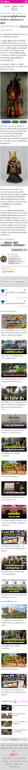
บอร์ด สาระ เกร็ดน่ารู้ (16, 13)
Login (8, 281)
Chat (25, 745)
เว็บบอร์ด (7, 6)
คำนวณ (20, 748)
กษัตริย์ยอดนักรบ (6, 245)
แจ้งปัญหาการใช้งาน (18, 764)
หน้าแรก (2, 13)
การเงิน (25, 748)
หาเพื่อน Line (4, 748)
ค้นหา (22, 6)
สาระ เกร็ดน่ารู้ (22, 701)
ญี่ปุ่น (9, 41)
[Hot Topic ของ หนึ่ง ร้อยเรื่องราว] (3, 261)
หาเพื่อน (21, 745)
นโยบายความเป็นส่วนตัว (19, 758)
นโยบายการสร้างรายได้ (15, 761)
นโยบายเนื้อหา (4, 761)
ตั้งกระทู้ (14, 9)
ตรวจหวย (9, 745)
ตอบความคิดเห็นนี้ (22, 297)
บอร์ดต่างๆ (15, 6)
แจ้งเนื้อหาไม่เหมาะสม (14, 766)
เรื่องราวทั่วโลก (18, 245)
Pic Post (11, 748)
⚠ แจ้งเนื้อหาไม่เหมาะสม (17, 250)
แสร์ (6, 290)
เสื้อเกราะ (7, 242)
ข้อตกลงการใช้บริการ (7, 758)
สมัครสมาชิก (20, 281)
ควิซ (16, 748)
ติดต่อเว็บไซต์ (8, 764)
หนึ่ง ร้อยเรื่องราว (9, 30)
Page (14, 750)
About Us (24, 761)
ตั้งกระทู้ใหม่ (14, 739)
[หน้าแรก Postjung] (6, 1)
